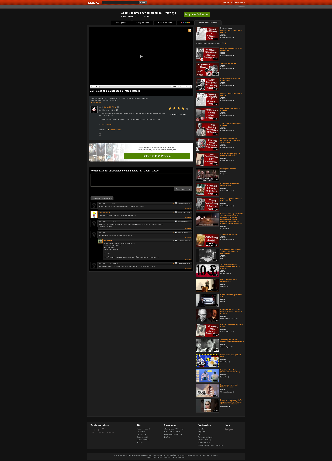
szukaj (143, 2)
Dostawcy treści (142, 437)
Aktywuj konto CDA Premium (174, 429)
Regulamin (202, 432)
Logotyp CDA (141, 434)
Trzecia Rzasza (115, 130)
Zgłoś (184, 114)
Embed (174, 114)
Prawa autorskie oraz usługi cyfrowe (211, 445)
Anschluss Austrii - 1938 (229, 234)
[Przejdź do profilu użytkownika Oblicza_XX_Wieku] (94, 109)
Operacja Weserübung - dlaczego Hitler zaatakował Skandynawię (230, 140)
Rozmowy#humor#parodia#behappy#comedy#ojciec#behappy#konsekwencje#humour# (231, 402)
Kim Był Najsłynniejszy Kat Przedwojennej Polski (230, 155)
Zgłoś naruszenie (204, 442)
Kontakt (200, 429)
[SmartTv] (103, 434)
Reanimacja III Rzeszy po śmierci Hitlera (229, 185)
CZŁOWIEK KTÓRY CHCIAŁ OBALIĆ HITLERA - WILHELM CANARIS (231, 312)
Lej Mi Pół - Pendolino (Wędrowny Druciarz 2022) (230, 371)
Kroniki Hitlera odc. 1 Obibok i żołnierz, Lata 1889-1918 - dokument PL (231, 251)
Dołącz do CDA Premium (157, 156)
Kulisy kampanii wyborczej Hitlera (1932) (230, 79)
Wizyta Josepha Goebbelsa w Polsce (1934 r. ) (231, 200)
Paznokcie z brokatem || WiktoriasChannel (229, 386)
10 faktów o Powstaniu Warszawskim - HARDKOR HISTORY (230, 266)
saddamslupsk (104, 212)
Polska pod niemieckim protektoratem (228, 281)
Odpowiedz (188, 208)
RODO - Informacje (178, 457)
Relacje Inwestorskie (144, 429)
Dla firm (167, 437)
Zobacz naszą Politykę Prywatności (159, 457)
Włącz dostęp (96, 102)
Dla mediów (141, 432)
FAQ (199, 434)
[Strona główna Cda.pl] (94, 2)
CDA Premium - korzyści (172, 432)
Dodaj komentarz (183, 189)
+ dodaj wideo (241, 7)
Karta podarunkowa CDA (173, 434)
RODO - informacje (205, 440)
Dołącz (196, 14)
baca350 (107, 240)
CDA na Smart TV (143, 440)
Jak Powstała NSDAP (228, 63)
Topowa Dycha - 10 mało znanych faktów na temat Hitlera (232, 341)
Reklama (140, 442)
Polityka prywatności (205, 437)
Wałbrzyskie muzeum (228, 169)
